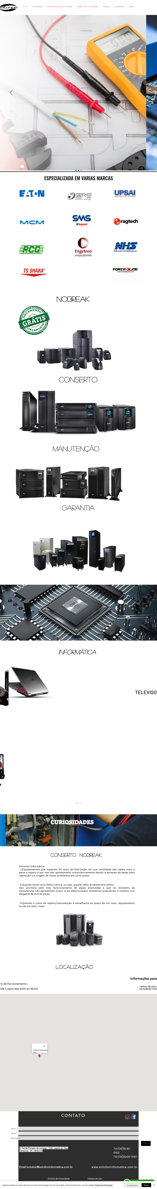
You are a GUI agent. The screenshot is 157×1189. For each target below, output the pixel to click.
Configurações (132, 1185)
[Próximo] (145, 93)
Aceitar (146, 1185)
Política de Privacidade (104, 1185)
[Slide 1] (76, 170)
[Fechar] (154, 1185)
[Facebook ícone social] (133, 1116)
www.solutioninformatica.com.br (114, 1167)
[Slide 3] (81, 170)
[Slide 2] (78, 170)
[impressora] (77, 803)
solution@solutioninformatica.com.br (50, 1167)
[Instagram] (127, 1116)
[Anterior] (11, 93)
